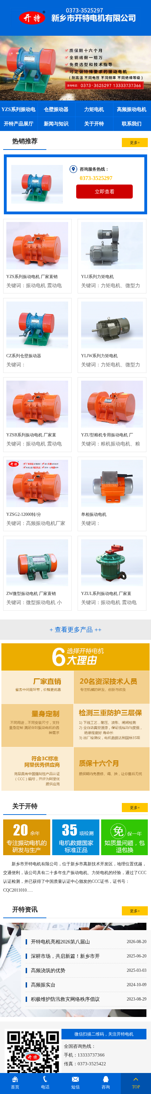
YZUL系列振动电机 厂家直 (109, 598)
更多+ (135, 142)
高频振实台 (43, 985)
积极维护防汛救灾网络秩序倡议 (65, 999)
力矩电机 (94, 109)
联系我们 (132, 123)
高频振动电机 (131, 109)
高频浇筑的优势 (48, 970)
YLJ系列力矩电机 (110, 281)
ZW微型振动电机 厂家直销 (34, 598)
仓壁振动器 (56, 109)
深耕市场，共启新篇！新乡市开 (65, 956)
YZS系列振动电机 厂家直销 (34, 281)
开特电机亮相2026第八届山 (60, 941)
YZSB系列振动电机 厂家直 (34, 439)
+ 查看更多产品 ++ (75, 629)
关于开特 (94, 123)
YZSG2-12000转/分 (35, 519)
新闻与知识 (56, 123)
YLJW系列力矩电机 (110, 360)
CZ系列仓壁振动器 (23, 360)
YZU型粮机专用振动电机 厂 (110, 439)
